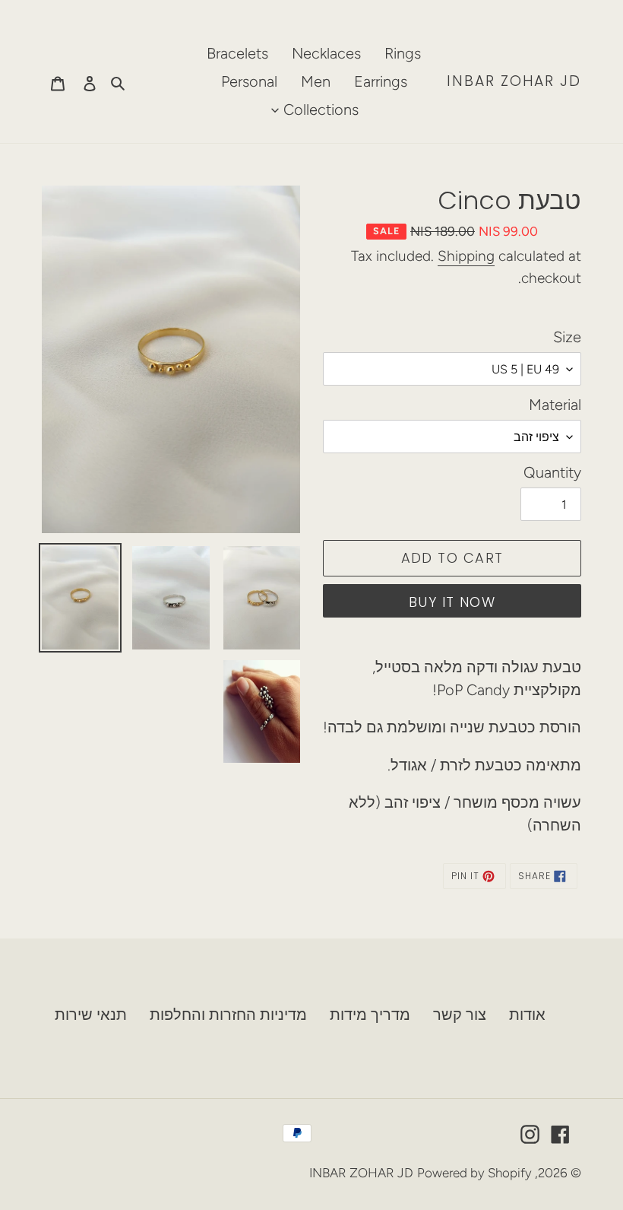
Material (555, 404)
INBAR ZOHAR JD (514, 82)
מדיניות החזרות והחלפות (228, 1014)
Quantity (552, 472)
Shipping (466, 256)
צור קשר (459, 1014)
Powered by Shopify (474, 1172)
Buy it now (452, 601)
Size (567, 337)
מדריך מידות (370, 1014)
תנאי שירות (91, 1014)
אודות (527, 1014)
